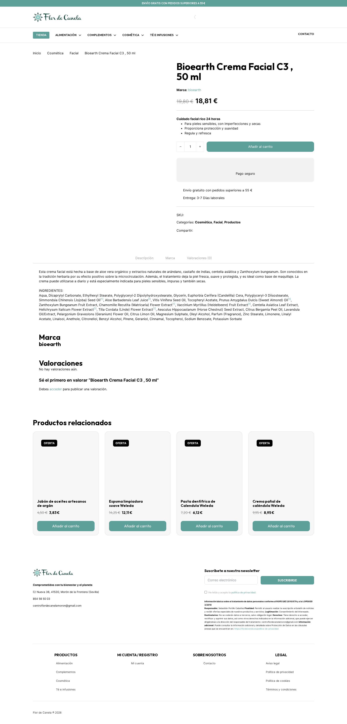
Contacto (306, 34)
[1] (101, 299)
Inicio (37, 53)
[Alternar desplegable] (80, 35)
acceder (56, 389)
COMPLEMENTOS (99, 35)
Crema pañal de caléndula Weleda (269, 503)
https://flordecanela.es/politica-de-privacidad (256, 628)
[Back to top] (317, 715)
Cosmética (55, 53)
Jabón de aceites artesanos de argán (61, 503)
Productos (232, 222)
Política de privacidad (280, 672)
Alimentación (66, 35)
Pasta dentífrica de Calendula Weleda (198, 503)
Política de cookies (278, 680)
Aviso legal (273, 663)
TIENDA (41, 35)
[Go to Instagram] (42, 616)
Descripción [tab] (144, 258)
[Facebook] (199, 230)
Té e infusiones (66, 689)
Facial (74, 53)
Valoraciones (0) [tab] (199, 258)
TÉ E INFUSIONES (162, 35)
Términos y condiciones (281, 689)
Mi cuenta (137, 663)
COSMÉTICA (130, 35)
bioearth (194, 90)
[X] (207, 230)
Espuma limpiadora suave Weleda (126, 503)
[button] (66, 526)
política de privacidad (243, 592)
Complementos (66, 672)
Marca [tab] (170, 258)
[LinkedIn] (216, 230)
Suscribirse (287, 580)
